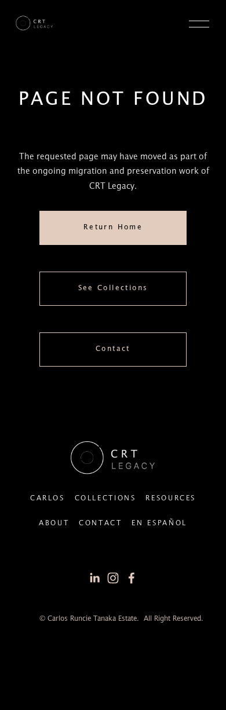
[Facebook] (131, 578)
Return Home (113, 227)
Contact (113, 349)
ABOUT (54, 523)
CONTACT (100, 523)
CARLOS (47, 498)
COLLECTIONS (105, 498)
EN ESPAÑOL (159, 523)
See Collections (113, 288)
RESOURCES (170, 498)
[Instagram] (113, 578)
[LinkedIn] (94, 578)
